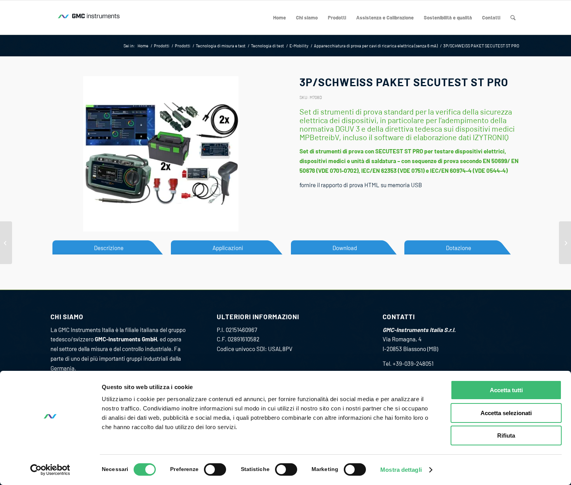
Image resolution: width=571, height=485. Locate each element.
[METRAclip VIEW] (565, 242)
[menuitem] (279, 17)
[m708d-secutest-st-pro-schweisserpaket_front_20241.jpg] (160, 153)
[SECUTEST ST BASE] (6, 242)
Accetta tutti (506, 390)
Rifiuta (506, 435)
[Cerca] (513, 17)
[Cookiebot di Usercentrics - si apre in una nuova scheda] (50, 470)
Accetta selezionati (506, 413)
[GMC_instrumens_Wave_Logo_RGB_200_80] (89, 17)
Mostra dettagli (401, 469)
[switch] (215, 469)
